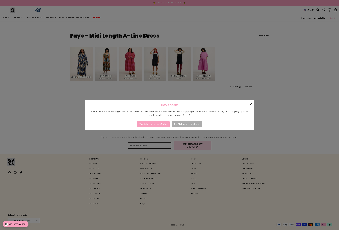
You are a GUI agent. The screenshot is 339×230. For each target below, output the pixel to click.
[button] (15, 224)
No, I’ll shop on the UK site (187, 124)
